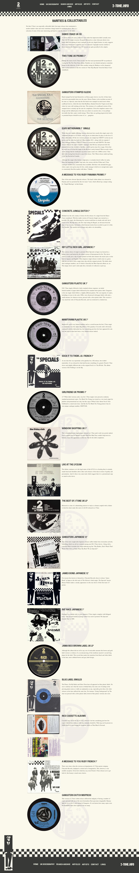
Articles (78, 4)
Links (69, 7)
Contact (95, 4)
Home (42, 4)
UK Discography (52, 4)
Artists (87, 4)
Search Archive (67, 4)
